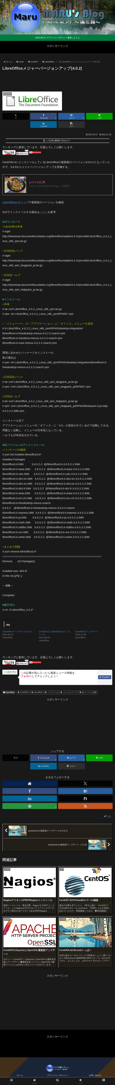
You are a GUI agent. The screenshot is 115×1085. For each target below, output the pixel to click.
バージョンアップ (70, 692)
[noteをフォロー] (85, 799)
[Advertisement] (57, 80)
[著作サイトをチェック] (29, 784)
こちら (44, 212)
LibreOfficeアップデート (86, 631)
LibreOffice (10, 692)
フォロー (106, 677)
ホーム (20, 1075)
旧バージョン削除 (89, 692)
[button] (71, 124)
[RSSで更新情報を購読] (85, 806)
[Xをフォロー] (85, 784)
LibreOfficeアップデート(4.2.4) (17, 631)
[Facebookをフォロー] (29, 791)
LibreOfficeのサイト (14, 202)
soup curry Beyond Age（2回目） (50, 186)
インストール (52, 692)
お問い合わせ (95, 1075)
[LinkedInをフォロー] (29, 799)
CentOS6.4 (24, 692)
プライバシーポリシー (57, 1075)
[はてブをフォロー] (85, 791)
